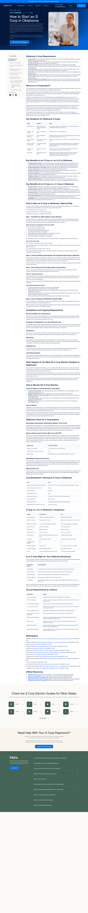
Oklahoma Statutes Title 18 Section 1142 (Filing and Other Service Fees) (52, 642)
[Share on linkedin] (10, 95)
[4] (35, 77)
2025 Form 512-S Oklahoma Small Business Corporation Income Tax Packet (56, 638)
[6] (16, 32)
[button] (17, 704)
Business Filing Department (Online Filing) (50, 664)
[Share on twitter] (13, 95)
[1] (15, 32)
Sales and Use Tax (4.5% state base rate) (48, 656)
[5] (35, 82)
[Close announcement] (81, 1)
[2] (77, 485)
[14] (68, 155)
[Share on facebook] (16, 95)
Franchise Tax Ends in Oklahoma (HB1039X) (49, 650)
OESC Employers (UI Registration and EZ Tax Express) (59, 658)
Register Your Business (39, 648)
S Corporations (33, 662)
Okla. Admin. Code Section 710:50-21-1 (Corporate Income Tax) (56, 666)
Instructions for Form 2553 (34, 644)
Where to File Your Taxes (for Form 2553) (38, 654)
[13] (69, 188)
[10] (66, 155)
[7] (26, 103)
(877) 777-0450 (59, 4)
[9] (43, 474)
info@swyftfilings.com (61, 6)
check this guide (42, 209)
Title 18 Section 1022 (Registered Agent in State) (46, 646)
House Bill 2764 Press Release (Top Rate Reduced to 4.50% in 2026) (50, 652)
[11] (44, 95)
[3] (57, 63)
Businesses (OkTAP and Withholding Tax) (49, 668)
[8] (34, 246)
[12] (45, 60)
